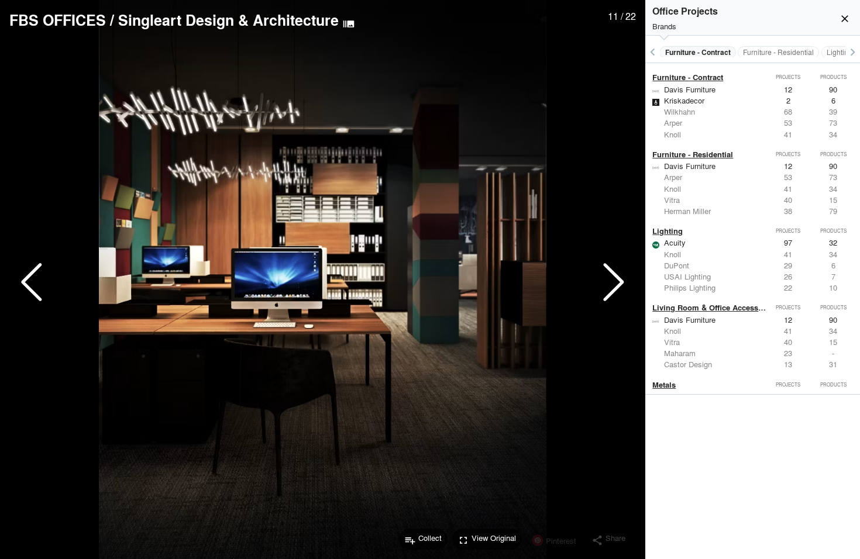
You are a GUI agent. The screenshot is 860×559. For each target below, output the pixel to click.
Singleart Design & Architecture (228, 19)
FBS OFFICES (57, 19)
